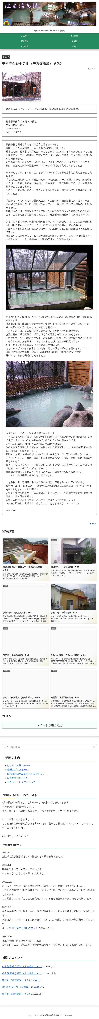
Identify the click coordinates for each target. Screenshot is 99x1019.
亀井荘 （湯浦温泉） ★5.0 (16, 980)
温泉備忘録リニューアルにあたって (25, 773)
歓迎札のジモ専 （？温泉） (16, 987)
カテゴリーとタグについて (21, 782)
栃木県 (7, 57)
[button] (94, 747)
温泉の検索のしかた (17, 778)
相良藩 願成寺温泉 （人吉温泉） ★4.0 (22, 966)
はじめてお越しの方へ (18, 765)
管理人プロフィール (17, 769)
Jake (35, 980)
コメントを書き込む (49, 725)
